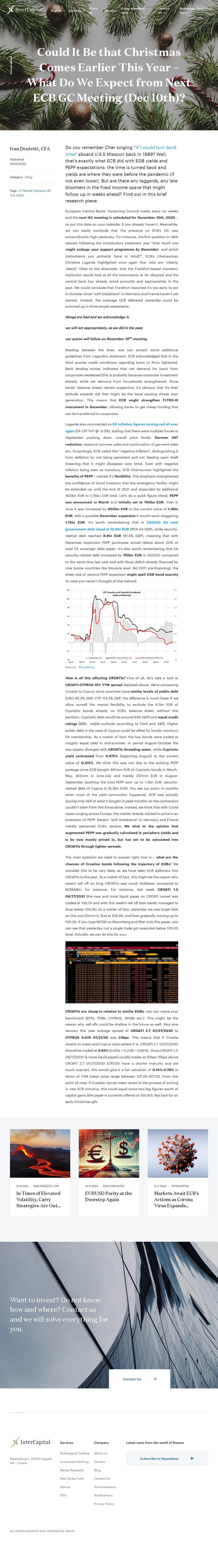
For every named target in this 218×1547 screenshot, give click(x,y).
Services (75, 10)
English (56, 10)
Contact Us (164, 10)
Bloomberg (86, 667)
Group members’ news (133, 10)
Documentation (105, 1487)
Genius (65, 1487)
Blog (29, 176)
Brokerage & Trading (74, 1453)
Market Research (72, 1470)
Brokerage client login (192, 10)
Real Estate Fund (72, 1478)
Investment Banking (74, 1461)
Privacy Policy (104, 1504)
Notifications (103, 1495)
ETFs (63, 1495)
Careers (110, 10)
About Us (93, 10)
